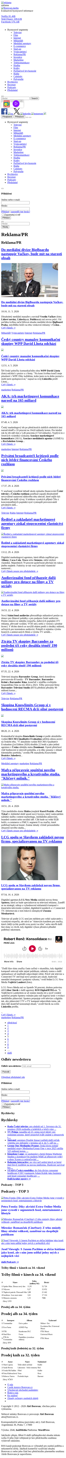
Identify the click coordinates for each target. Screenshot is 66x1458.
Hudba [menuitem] (17, 65)
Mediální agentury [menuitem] (22, 43)
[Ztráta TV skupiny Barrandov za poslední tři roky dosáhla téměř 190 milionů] (2, 656)
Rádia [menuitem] (16, 73)
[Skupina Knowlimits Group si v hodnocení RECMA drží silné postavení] (2, 716)
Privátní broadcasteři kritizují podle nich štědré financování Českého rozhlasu (30, 460)
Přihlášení (19, 117)
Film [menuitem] (16, 35)
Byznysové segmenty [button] (17, 29)
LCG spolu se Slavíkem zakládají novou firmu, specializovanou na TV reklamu (32, 839)
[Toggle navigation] (30, 117)
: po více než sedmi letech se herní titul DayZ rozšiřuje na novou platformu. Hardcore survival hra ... (35, 1165)
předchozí (12, 1022)
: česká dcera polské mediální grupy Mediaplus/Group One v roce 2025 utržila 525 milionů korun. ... (35, 1148)
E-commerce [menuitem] (20, 46)
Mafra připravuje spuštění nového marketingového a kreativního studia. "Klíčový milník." (30, 774)
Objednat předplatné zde (13, 1077)
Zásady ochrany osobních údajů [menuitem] (22, 1398)
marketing (6, 389)
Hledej (5, 227)
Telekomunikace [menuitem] (21, 62)
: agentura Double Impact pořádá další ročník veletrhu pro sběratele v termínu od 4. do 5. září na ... (33, 1141)
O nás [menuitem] (10, 1384)
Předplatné (7, 117)
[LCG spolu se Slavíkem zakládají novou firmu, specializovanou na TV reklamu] (29, 879)
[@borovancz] (17, 113)
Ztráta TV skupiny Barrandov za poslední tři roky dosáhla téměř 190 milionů (29, 645)
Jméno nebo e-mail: (10, 199)
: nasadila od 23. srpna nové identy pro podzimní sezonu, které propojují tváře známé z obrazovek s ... (35, 1135)
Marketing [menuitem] (18, 60)
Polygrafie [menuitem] (18, 79)
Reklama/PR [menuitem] (20, 54)
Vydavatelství (17, 333)
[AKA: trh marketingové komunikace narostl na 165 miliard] (2, 407)
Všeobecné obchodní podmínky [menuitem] (22, 1390)
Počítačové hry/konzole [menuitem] (25, 71)
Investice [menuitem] (18, 57)
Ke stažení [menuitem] (12, 1395)
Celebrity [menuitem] (18, 76)
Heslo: (4, 205)
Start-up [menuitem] (17, 49)
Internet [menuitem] (17, 38)
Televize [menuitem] (18, 32)
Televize (5, 513)
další (9, 1053)
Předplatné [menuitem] (12, 90)
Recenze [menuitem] (11, 84)
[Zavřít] (2, 188)
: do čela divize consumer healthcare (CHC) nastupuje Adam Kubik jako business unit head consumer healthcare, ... (34, 1173)
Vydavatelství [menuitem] (20, 51)
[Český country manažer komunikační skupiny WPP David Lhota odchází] (2, 350)
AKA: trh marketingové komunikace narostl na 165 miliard (30, 398)
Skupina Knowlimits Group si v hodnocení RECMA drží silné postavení (32, 707)
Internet (28, 333)
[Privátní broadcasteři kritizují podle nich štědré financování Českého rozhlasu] (2, 470)
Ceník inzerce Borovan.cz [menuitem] (20, 1387)
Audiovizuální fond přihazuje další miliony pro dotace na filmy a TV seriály (28, 582)
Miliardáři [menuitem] (18, 40)
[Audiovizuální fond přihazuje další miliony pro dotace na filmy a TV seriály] (33, 595)
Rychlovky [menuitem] (12, 82)
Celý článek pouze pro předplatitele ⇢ (19, 571)
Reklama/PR (39, 333)
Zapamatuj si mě (12, 214)
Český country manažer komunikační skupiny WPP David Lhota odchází (30, 341)
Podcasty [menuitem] (11, 87)
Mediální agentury (10, 763)
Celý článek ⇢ (8, 327)
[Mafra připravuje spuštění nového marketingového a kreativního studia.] (33, 787)
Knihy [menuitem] (17, 68)
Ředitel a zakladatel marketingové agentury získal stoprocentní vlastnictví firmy (32, 523)
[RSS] (11, 113)
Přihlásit (5, 211)
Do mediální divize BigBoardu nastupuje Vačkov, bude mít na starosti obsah (31, 254)
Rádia (13, 513)
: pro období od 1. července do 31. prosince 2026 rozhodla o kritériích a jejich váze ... (34, 1127)
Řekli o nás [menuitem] (12, 1392)
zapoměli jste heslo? (20, 211)
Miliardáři (6, 333)
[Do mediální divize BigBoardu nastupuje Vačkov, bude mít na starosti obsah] (29, 296)
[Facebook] (4, 113)
